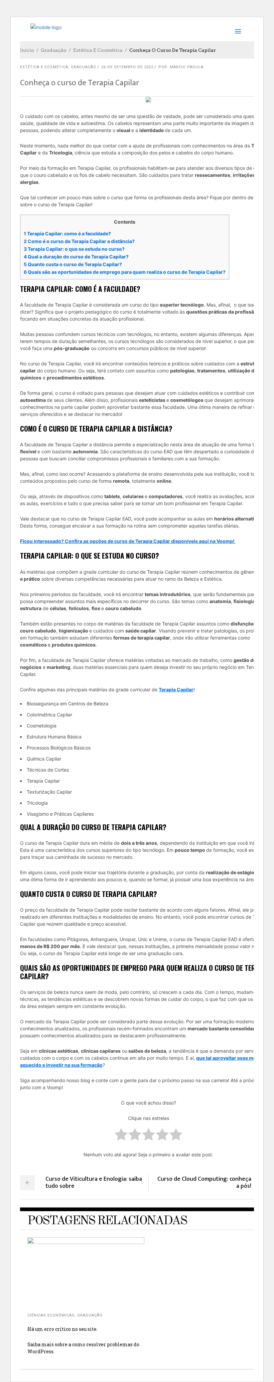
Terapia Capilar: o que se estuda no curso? (74, 249)
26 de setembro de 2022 (127, 67)
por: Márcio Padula (180, 67)
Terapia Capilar (176, 689)
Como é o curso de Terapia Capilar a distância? (79, 241)
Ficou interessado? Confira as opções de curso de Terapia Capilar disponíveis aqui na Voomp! (128, 541)
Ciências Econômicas (51, 1315)
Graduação (53, 50)
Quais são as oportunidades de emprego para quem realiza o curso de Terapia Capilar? (125, 272)
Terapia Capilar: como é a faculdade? (67, 233)
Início (27, 50)
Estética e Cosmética (98, 50)
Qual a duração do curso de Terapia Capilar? (76, 256)
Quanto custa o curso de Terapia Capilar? (73, 264)
